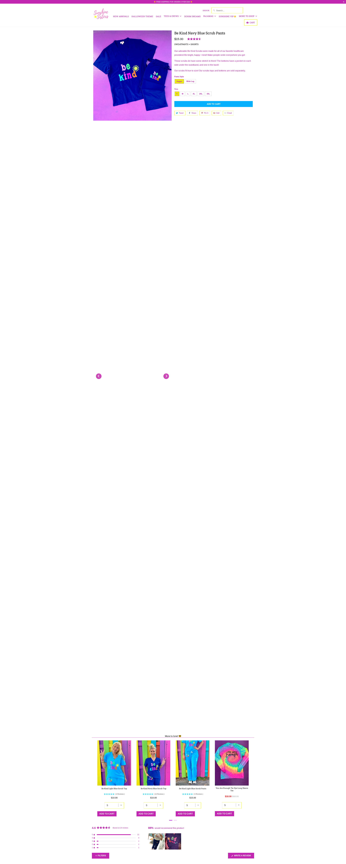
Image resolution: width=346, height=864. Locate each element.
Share (194, 113)
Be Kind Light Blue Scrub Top (114, 788)
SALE (158, 16)
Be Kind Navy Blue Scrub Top (153, 788)
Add (217, 113)
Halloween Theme (142, 16)
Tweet (181, 113)
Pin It (206, 113)
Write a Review (244, 856)
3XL (208, 94)
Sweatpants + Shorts (186, 44)
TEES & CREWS (171, 16)
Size (176, 89)
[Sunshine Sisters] (101, 13)
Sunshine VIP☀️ (227, 16)
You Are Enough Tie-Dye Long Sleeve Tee (232, 789)
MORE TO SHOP (247, 16)
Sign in (206, 10)
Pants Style (179, 77)
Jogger (179, 81)
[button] (194, 39)
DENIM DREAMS (192, 16)
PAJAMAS (208, 16)
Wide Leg (190, 81)
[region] (165, 841)
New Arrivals (121, 16)
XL (194, 94)
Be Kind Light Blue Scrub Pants (192, 788)
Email (229, 113)
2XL (200, 94)
